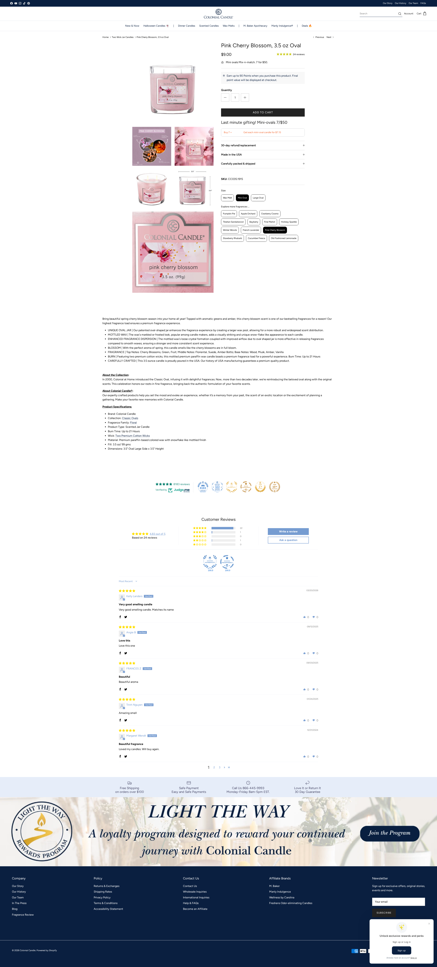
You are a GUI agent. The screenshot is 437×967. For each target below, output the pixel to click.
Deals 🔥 (307, 25)
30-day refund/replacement (238, 145)
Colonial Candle (28, 950)
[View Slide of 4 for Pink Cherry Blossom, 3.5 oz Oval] (151, 188)
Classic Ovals (130, 418)
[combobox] (381, 13)
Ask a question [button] (288, 540)
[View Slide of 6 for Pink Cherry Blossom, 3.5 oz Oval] (173, 252)
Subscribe (384, 912)
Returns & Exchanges (106, 886)
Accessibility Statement (108, 908)
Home (105, 37)
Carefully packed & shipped (238, 163)
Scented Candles (209, 25)
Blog (14, 908)
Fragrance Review (23, 914)
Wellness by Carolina (281, 897)
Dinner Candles (186, 25)
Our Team (413, 3)
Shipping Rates (103, 891)
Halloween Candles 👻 (156, 25)
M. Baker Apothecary (255, 25)
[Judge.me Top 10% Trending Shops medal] (274, 486)
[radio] (227, 197)
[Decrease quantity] (225, 97)
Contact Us (190, 886)
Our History (400, 3)
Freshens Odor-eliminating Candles (290, 903)
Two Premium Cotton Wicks (132, 435)
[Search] (399, 14)
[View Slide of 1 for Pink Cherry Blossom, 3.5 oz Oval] (173, 82)
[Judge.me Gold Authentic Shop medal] (231, 486)
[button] (200, 528)
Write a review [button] (288, 531)
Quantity (226, 90)
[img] (127, 590)
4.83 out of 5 (157, 533)
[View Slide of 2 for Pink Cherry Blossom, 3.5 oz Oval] (151, 146)
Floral (133, 422)
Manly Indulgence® (282, 25)
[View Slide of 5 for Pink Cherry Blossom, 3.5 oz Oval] (194, 188)
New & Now (132, 25)
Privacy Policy (102, 897)
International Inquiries (196, 897)
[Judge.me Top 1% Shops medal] (260, 486)
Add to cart (263, 112)
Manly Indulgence (280, 891)
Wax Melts (229, 25)
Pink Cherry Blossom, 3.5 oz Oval (153, 37)
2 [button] (214, 767)
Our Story (387, 3)
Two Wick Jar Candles (123, 37)
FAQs (423, 3)
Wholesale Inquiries (195, 891)
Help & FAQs (191, 903)
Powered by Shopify (47, 950)
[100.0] (210, 562)
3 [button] (219, 767)
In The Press (19, 903)
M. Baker (274, 886)
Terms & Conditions (105, 903)
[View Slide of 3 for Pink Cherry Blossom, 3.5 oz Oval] (194, 146)
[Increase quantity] (245, 97)
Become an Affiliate (195, 908)
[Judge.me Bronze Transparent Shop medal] (246, 486)
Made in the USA (231, 154)
